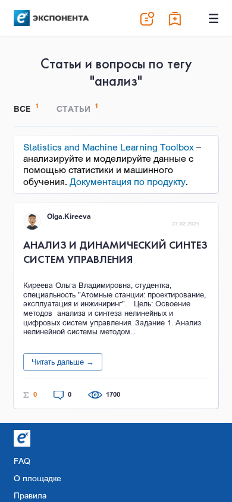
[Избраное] (175, 18)
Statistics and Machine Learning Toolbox (108, 147)
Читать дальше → (63, 361)
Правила (30, 495)
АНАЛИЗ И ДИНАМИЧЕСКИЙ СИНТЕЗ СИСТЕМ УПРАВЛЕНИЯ (115, 252)
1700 (113, 395)
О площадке (37, 478)
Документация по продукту (128, 181)
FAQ (22, 461)
